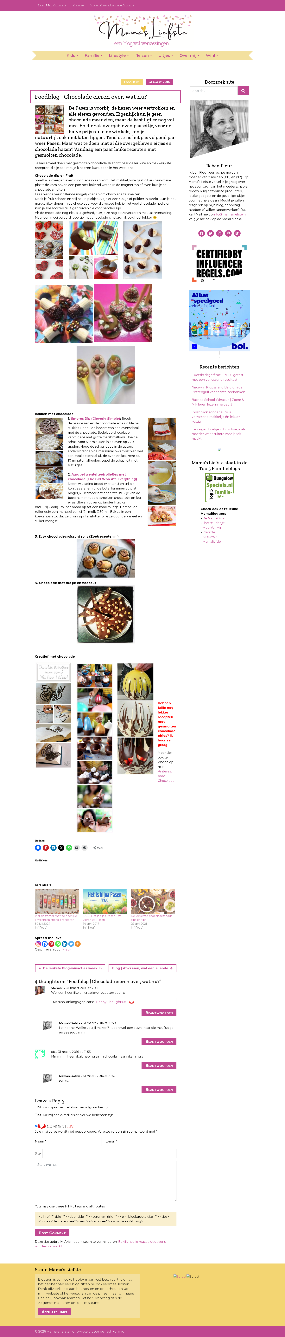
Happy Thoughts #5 (111, 1002)
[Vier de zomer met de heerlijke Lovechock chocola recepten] (57, 901)
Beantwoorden (159, 1012)
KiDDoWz (210, 537)
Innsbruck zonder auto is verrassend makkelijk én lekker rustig (216, 416)
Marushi (57, 988)
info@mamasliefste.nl (230, 214)
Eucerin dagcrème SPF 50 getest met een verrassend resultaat (217, 377)
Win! (210, 55)
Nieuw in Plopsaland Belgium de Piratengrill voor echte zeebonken (218, 390)
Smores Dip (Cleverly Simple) (95, 418)
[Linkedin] (64, 944)
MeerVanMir (212, 527)
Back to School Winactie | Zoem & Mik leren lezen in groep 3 (218, 402)
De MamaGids (213, 518)
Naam (40, 1141)
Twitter (244, 5)
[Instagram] (38, 944)
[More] (78, 944)
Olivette (209, 532)
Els (53, 1052)
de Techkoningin (114, 1331)
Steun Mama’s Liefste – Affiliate (112, 5)
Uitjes (164, 55)
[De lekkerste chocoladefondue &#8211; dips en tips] (153, 901)
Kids (71, 55)
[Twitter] (71, 944)
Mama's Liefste (69, 1023)
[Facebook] (45, 944)
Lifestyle (117, 55)
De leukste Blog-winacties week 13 (72, 968)
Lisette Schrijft (214, 523)
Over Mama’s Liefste (52, 5)
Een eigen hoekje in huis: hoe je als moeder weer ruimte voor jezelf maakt (218, 433)
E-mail (111, 1141)
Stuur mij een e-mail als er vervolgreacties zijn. (74, 1107)
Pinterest (232, 5)
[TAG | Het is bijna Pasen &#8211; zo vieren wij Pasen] (105, 901)
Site (38, 1153)
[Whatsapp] (58, 944)
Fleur (67, 949)
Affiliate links (54, 1311)
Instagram (238, 5)
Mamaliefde (212, 541)
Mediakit (78, 5)
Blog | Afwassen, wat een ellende (140, 968)
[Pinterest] (51, 944)
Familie (92, 55)
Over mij (188, 55)
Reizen (142, 55)
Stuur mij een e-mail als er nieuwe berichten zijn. (76, 1115)
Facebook (225, 5)
